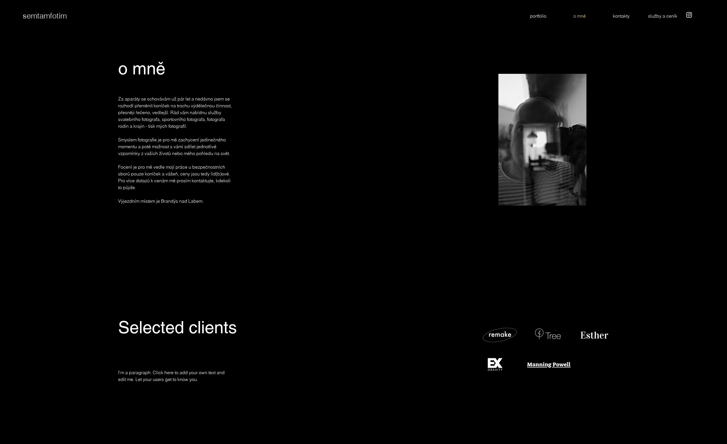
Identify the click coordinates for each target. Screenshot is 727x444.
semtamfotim (45, 15)
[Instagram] (689, 15)
